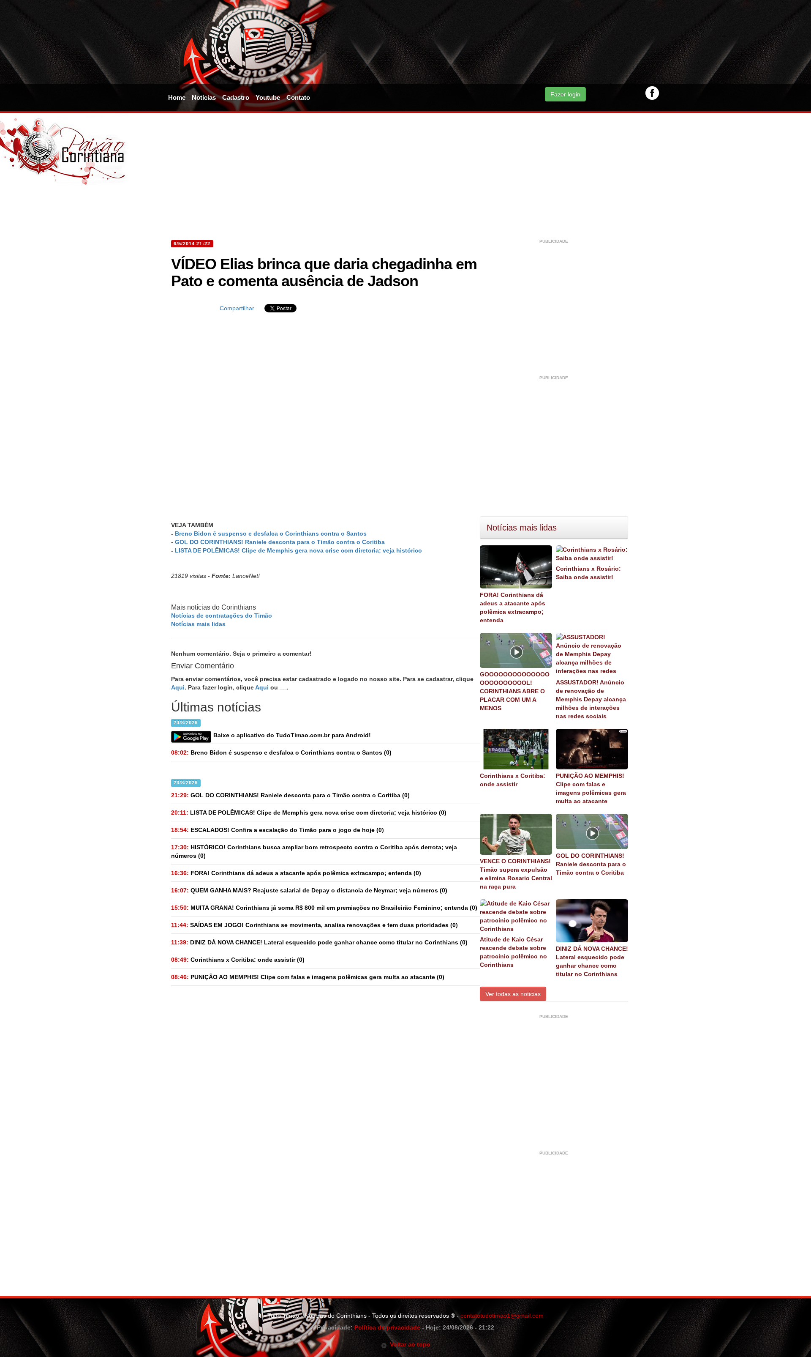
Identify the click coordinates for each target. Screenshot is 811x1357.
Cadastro (235, 97)
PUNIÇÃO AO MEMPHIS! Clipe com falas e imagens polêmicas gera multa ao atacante (591, 788)
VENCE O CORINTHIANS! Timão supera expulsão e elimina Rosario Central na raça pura (516, 874)
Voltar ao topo (408, 1344)
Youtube (268, 97)
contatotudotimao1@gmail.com (502, 1315)
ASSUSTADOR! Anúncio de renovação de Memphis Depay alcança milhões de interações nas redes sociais (591, 699)
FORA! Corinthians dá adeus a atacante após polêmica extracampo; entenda (512, 607)
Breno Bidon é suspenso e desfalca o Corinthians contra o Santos (271, 533)
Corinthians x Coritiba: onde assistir (512, 780)
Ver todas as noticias (513, 993)
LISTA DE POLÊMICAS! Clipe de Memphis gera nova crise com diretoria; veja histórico (298, 550)
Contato (298, 97)
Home (176, 97)
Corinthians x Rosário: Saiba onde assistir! (588, 572)
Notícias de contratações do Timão (221, 615)
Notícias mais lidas (198, 624)
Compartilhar (237, 308)
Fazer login (565, 94)
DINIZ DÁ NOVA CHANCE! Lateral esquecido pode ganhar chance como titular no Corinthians (592, 961)
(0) (281, 752)
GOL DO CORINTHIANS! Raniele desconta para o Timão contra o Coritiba (280, 542)
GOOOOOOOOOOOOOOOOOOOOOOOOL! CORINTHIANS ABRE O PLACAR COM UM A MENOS (515, 691)
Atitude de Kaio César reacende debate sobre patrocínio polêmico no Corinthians (513, 952)
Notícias (204, 97)
